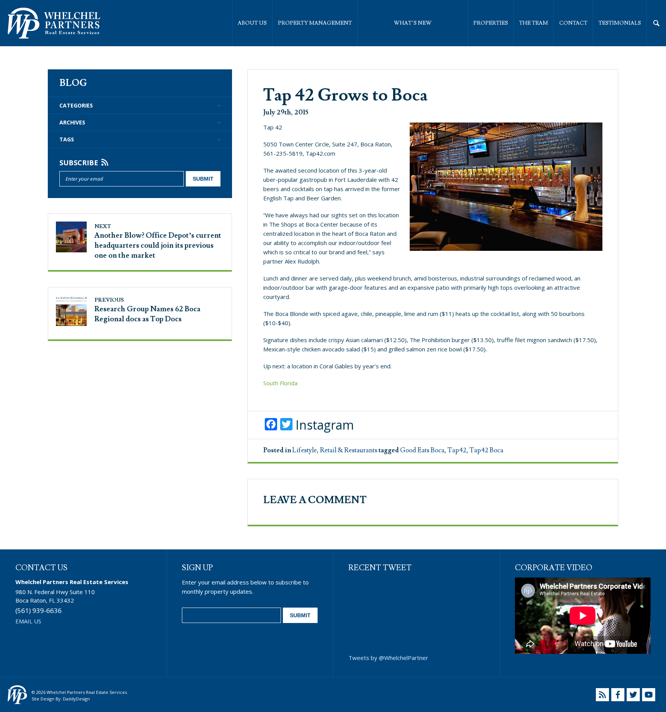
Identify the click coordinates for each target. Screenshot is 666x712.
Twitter (633, 694)
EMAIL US (28, 621)
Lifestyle (304, 450)
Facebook (617, 694)
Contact (573, 23)
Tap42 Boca (486, 450)
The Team (533, 23)
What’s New (413, 23)
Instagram (325, 425)
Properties (490, 23)
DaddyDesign (76, 699)
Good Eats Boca (422, 450)
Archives (72, 122)
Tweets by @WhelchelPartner (388, 658)
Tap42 (456, 450)
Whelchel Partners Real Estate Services (54, 23)
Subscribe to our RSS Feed (602, 694)
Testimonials (620, 23)
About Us (252, 23)
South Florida (280, 383)
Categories (76, 105)
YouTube (648, 694)
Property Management (315, 23)
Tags (66, 139)
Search (656, 23)
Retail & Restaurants (348, 450)
